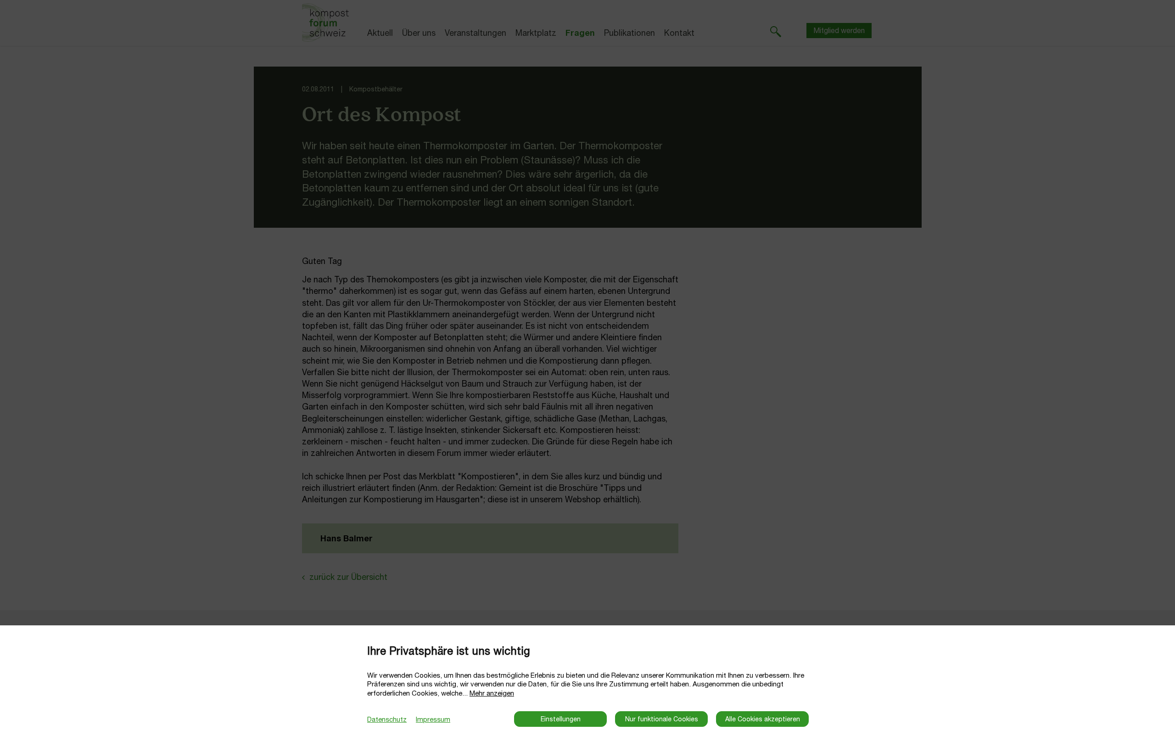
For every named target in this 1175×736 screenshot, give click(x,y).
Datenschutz (387, 719)
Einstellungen (561, 719)
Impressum (433, 719)
